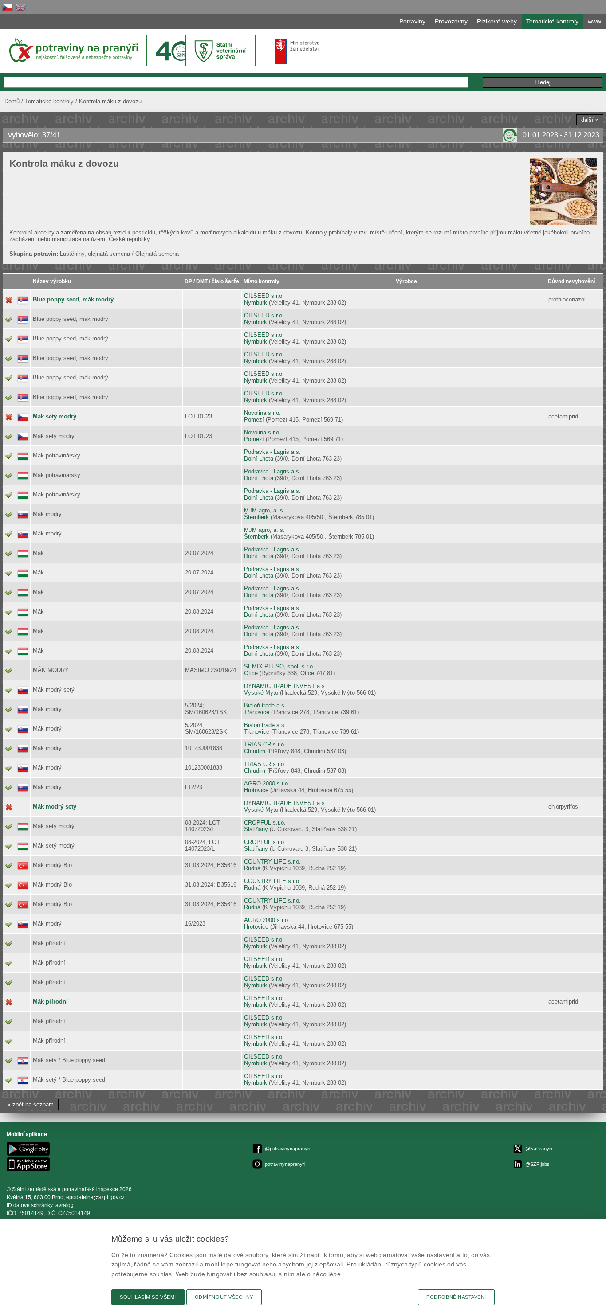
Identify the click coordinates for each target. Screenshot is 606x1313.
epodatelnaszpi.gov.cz (95, 1197)
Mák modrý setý (54, 806)
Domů (12, 101)
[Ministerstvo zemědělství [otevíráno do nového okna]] (297, 51)
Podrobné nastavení (456, 1297)
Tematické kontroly (49, 101)
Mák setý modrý (54, 416)
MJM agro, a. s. (264, 510)
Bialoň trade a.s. (265, 705)
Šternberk (256, 517)
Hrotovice (256, 790)
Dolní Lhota (258, 458)
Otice (251, 673)
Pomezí (254, 419)
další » (589, 120)
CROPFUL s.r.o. (265, 822)
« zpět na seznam (31, 1104)
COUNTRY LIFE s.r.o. (272, 861)
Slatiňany (256, 829)
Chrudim (254, 751)
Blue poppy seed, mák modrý (73, 299)
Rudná (252, 868)
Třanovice (256, 712)
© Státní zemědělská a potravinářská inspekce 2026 (69, 1189)
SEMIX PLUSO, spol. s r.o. (279, 666)
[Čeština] (7, 7)
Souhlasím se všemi (148, 1297)
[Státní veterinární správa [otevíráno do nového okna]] (221, 51)
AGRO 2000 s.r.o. (267, 783)
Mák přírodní (50, 1001)
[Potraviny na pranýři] (73, 50)
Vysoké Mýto (261, 692)
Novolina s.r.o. (262, 413)
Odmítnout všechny (224, 1297)
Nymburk (255, 302)
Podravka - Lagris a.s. (272, 452)
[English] (20, 7)
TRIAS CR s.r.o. (265, 744)
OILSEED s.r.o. (264, 296)
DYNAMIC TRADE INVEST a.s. (285, 686)
